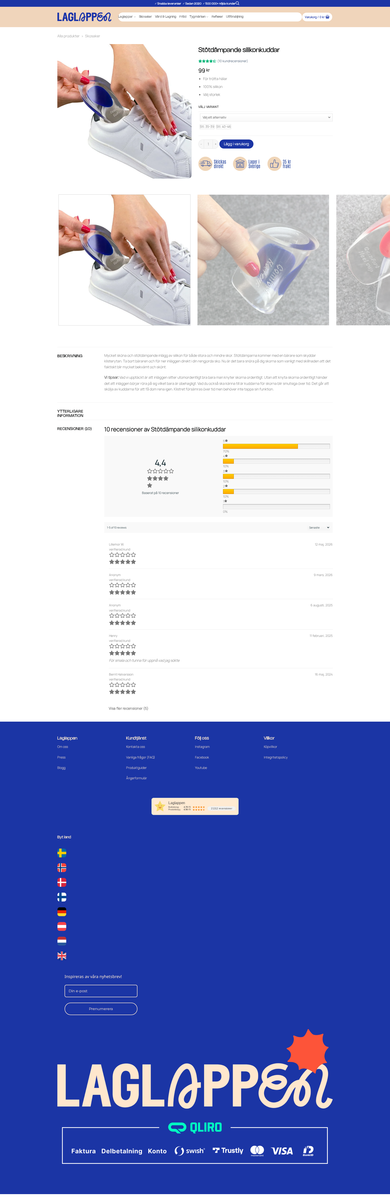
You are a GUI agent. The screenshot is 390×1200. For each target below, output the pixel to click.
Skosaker (145, 17)
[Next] (74, 183)
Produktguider (136, 767)
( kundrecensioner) (232, 61)
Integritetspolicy (276, 757)
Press (61, 757)
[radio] (207, 127)
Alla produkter (68, 35)
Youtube (201, 767)
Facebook (202, 757)
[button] (237, 3)
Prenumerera (101, 1009)
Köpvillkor (270, 746)
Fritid (182, 17)
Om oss (62, 746)
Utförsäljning (235, 17)
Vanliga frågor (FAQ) (140, 757)
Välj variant (208, 107)
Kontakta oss (135, 746)
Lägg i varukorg (236, 143)
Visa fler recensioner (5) (129, 708)
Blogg (61, 767)
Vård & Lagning (165, 17)
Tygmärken (197, 17)
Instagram (202, 746)
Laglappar (125, 17)
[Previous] (61, 183)
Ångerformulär (136, 778)
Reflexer (217, 17)
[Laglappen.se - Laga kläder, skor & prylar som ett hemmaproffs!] (84, 16)
